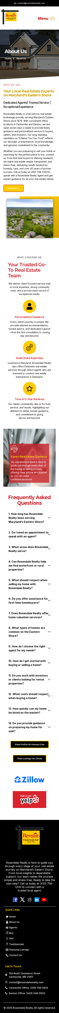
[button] (29, 517)
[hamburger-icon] (50, 18)
